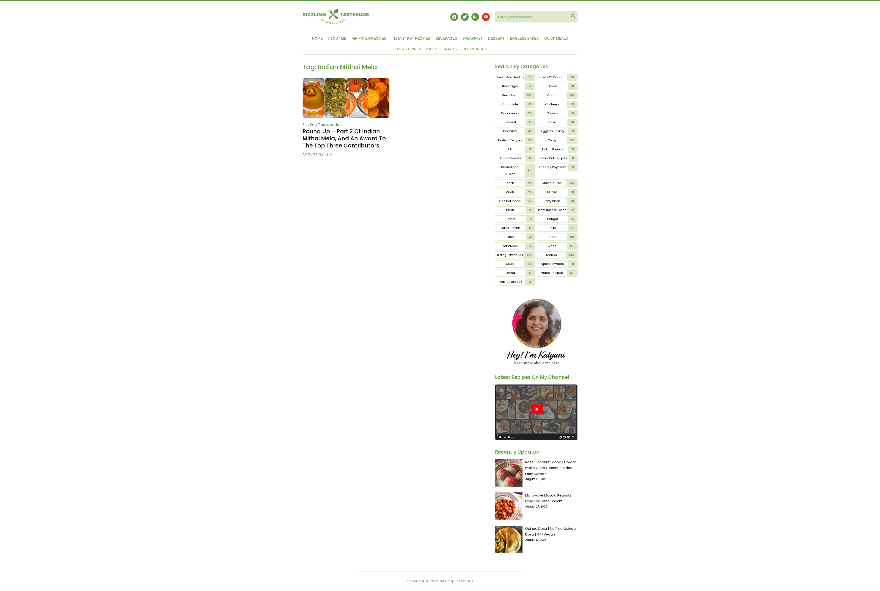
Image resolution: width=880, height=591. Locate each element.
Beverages (446, 38)
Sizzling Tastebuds (320, 124)
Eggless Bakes (524, 38)
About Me (337, 38)
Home (317, 38)
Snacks (450, 49)
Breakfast (472, 38)
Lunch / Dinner (407, 49)
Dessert (496, 38)
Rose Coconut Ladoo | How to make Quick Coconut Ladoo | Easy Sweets (550, 468)
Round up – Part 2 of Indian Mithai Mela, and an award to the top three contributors (344, 138)
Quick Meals (556, 38)
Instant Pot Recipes (411, 38)
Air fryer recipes (369, 38)
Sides (432, 49)
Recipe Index (474, 49)
